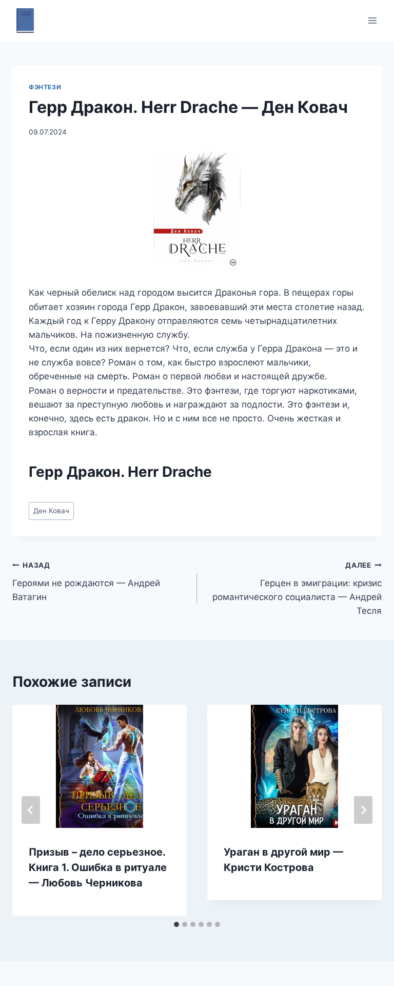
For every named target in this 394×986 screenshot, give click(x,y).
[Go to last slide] (31, 810)
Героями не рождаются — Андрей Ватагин (86, 581)
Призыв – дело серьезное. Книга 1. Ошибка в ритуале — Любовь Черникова (98, 867)
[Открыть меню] (372, 20)
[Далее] (363, 810)
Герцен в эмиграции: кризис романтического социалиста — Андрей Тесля (297, 588)
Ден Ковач (51, 511)
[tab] (176, 924)
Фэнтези (45, 87)
